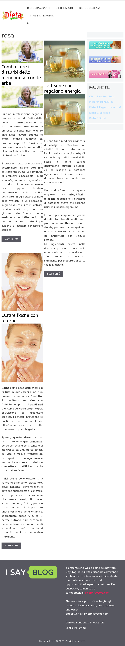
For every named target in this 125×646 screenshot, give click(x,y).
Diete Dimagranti (38, 8)
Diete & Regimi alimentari (105, 107)
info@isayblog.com (97, 592)
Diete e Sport (64, 8)
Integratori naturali (101, 101)
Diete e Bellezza (89, 8)
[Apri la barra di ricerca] (28, 23)
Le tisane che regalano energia (62, 88)
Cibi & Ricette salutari (102, 96)
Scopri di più (11, 239)
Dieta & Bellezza (99, 112)
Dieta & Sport (97, 118)
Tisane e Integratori (40, 15)
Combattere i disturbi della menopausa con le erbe (21, 75)
